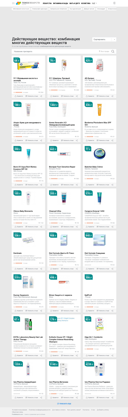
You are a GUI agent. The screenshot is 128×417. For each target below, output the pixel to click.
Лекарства (47, 3)
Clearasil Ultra (55, 211)
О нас (93, 410)
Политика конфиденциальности (39, 410)
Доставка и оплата (58, 410)
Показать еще (65, 404)
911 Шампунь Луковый (59, 78)
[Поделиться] (41, 96)
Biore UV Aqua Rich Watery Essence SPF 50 (24, 168)
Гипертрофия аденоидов (40, 9)
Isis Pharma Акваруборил (24, 382)
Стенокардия (101, 9)
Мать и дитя (75, 3)
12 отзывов (61, 90)
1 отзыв (96, 90)
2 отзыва (25, 92)
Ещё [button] (93, 3)
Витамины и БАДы (60, 3)
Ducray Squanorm (21, 295)
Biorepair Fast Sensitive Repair (62, 167)
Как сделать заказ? (74, 410)
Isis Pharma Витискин (58, 382)
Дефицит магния (89, 9)
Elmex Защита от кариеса (60, 295)
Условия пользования (19, 410)
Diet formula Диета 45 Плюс (61, 253)
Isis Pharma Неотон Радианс (97, 382)
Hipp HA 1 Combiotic (94, 337)
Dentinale (17, 253)
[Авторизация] (114, 3)
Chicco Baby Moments (23, 211)
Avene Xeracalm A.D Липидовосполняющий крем (62, 123)
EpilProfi (88, 295)
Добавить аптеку (103, 410)
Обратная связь (17, 412)
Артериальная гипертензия (58, 9)
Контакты (86, 410)
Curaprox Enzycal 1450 (94, 211)
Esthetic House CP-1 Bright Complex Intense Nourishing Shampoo (61, 339)
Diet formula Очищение (95, 253)
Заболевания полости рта (21, 9)
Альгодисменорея (75, 9)
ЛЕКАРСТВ (31, 3)
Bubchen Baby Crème (94, 167)
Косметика (85, 3)
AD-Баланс (89, 78)
